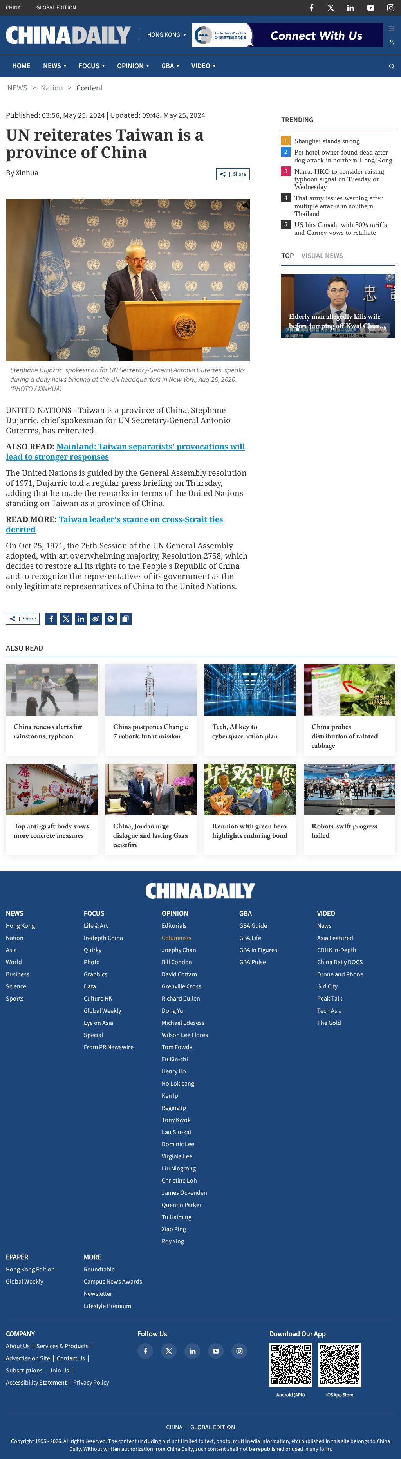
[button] (291, 329)
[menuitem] (163, 35)
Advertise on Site (28, 1358)
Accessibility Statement (36, 1382)
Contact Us (71, 1358)
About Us (18, 1346)
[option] (338, 306)
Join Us (59, 1370)
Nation (52, 88)
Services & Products (62, 1346)
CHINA (13, 8)
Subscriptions (24, 1370)
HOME (21, 66)
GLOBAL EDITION (56, 8)
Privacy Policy (91, 1382)
